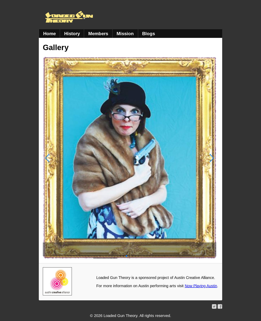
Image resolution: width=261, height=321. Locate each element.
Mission (125, 33)
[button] (47, 158)
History (72, 33)
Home (49, 33)
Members (98, 33)
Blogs (148, 33)
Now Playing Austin (201, 286)
